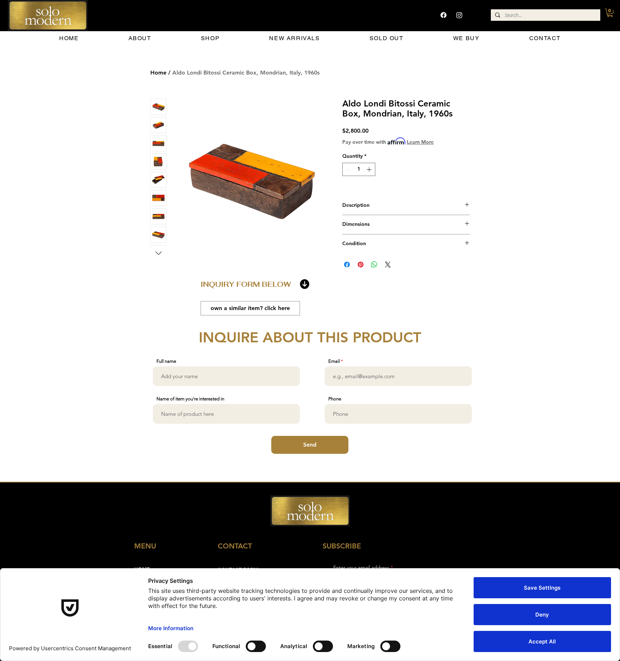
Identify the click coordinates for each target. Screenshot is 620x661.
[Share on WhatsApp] (374, 264)
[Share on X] (388, 264)
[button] (610, 13)
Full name (166, 361)
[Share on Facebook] (347, 264)
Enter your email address (361, 567)
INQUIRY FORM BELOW (246, 284)
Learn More (420, 142)
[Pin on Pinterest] (360, 264)
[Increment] (369, 169)
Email (334, 361)
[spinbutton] (358, 169)
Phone (334, 398)
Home (158, 72)
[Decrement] (347, 169)
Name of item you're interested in (190, 398)
